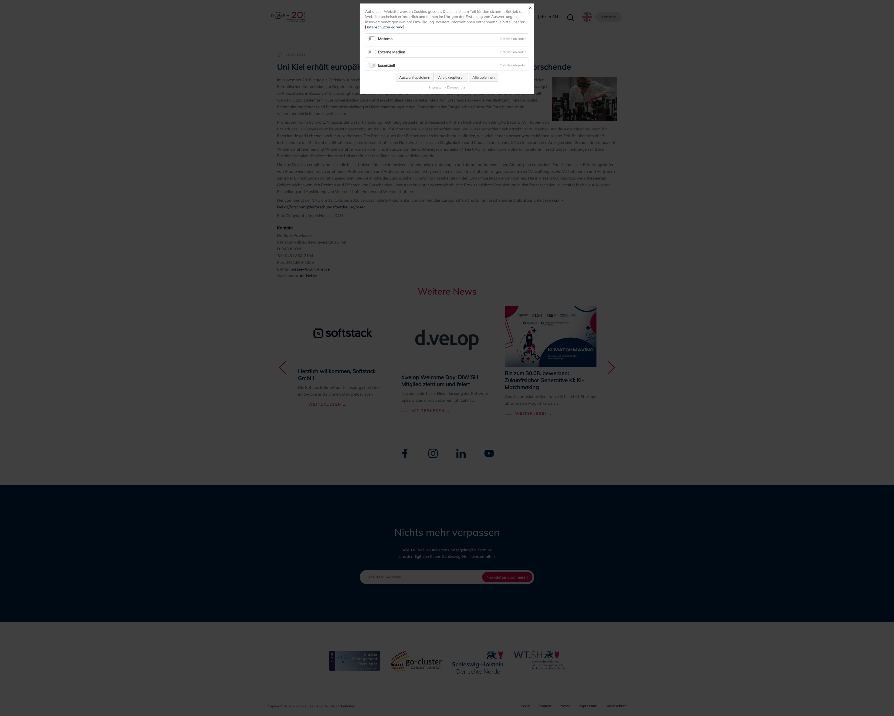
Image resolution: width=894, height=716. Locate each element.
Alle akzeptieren (451, 77)
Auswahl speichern (414, 77)
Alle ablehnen (483, 77)
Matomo (385, 38)
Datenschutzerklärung (384, 27)
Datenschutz (456, 87)
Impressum (436, 87)
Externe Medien (391, 52)
